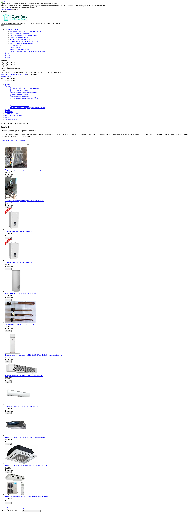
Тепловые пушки (16, 47)
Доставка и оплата (12, 114)
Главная (8, 84)
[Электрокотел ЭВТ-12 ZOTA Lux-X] (13, 229)
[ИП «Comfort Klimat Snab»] (14, 21)
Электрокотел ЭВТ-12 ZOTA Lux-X (18, 231)
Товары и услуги (11, 29)
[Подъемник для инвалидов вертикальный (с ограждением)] (16, 168)
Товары (8, 86)
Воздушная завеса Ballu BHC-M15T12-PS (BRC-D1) (24, 376)
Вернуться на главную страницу (13, 140)
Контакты (9, 112)
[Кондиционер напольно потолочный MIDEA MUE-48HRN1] (15, 494)
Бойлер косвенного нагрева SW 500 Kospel (21, 293)
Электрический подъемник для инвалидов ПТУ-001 (24, 201)
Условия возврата (11, 119)
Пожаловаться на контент (31, 511)
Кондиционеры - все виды (19, 33)
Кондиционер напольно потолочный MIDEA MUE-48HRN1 (27, 496)
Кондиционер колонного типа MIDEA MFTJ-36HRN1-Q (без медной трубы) (33, 355)
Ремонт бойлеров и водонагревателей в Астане (27, 51)
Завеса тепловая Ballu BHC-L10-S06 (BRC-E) (22, 406)
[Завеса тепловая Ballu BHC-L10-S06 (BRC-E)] (18, 405)
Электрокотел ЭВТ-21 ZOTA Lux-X (18, 262)
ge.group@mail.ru (20, 74)
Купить (8, 176)
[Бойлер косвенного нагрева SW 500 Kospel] (16, 291)
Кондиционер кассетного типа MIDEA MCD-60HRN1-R (26, 466)
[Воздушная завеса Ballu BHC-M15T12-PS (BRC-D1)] (21, 374)
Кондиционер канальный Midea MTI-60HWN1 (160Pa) (25, 437)
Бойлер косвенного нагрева (20, 39)
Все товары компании (9, 507)
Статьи (7, 57)
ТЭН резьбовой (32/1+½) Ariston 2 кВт (19, 324)
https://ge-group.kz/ (7, 74)
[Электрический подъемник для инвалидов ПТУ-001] (11, 199)
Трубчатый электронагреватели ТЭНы (24, 41)
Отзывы (8, 55)
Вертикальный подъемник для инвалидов (25, 31)
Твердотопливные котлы (19, 37)
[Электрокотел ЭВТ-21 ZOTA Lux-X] (13, 260)
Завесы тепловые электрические (22, 43)
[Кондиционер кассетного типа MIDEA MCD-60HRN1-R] (21, 464)
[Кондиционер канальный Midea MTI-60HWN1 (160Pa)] (16, 435)
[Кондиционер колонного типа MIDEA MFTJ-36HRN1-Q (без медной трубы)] (12, 353)
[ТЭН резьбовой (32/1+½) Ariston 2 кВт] (20, 322)
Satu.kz (25, 509)
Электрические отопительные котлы (23, 35)
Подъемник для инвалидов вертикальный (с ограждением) (27, 170)
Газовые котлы (15, 45)
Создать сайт (6, 10)
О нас (7, 53)
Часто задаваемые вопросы (15, 116)
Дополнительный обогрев (19, 49)
